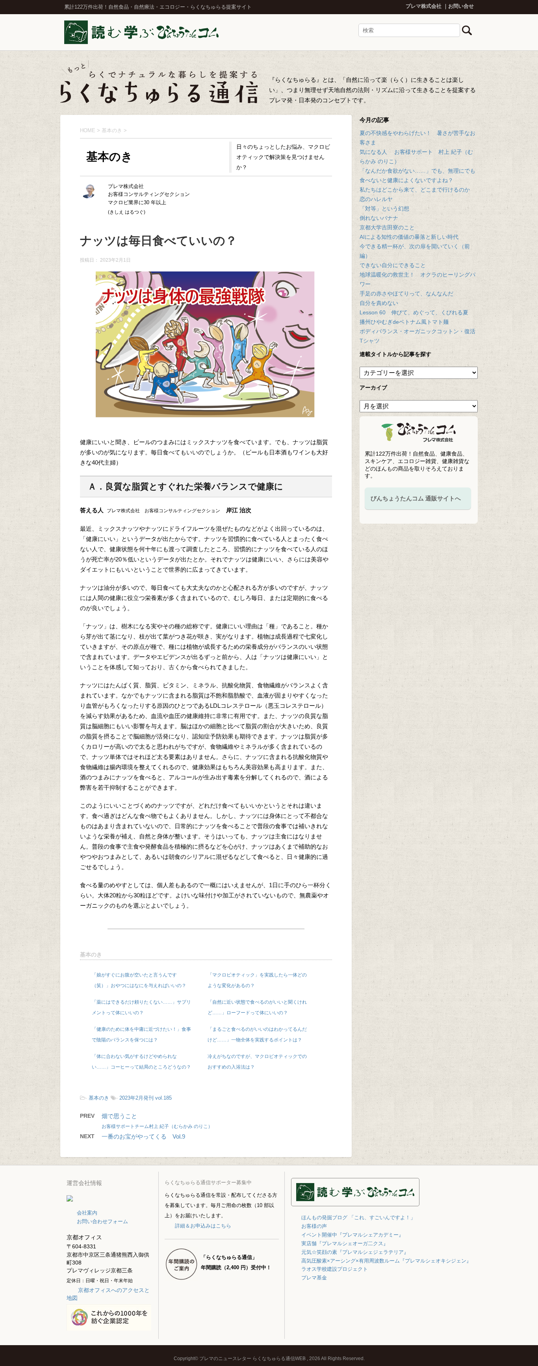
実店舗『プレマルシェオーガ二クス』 (344, 1243)
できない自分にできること (393, 265)
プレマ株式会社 (424, 6)
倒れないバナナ (379, 218)
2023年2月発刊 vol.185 (145, 1098)
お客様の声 (314, 1226)
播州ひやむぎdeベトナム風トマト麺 (404, 322)
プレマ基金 (314, 1278)
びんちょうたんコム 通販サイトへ (416, 498)
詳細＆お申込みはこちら (203, 1226)
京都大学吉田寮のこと (387, 227)
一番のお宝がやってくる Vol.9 (143, 1136)
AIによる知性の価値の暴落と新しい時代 (409, 237)
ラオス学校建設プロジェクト (334, 1269)
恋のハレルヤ (376, 199)
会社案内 (87, 1213)
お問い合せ (461, 6)
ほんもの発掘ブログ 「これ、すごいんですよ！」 (358, 1217)
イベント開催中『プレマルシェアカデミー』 (352, 1235)
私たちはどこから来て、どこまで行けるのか (415, 189)
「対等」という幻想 (384, 208)
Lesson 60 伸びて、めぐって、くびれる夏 (414, 312)
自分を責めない (379, 303)
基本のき (91, 954)
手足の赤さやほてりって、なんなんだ (406, 293)
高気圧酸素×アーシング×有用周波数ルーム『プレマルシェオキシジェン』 (386, 1261)
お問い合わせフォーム (102, 1221)
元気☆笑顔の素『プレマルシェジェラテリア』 (355, 1252)
